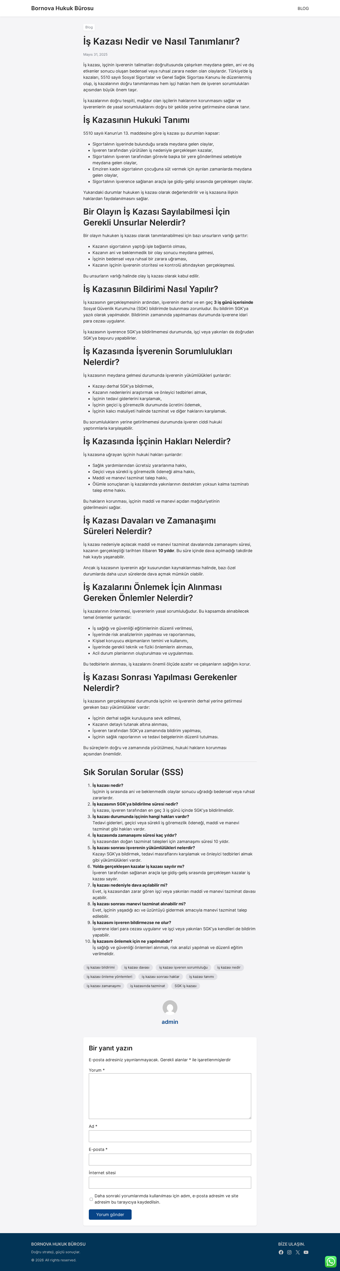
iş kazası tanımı (201, 976)
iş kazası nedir (229, 967)
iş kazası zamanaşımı (104, 986)
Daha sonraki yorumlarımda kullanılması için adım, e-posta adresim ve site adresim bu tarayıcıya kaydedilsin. (166, 1198)
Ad (93, 1126)
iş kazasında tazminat (147, 986)
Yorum (97, 1070)
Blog (89, 27)
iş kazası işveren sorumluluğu (183, 967)
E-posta (98, 1149)
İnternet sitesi (102, 1172)
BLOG (303, 8)
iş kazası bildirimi (101, 967)
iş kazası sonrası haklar (160, 976)
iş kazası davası (136, 967)
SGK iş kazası (186, 986)
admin (170, 1022)
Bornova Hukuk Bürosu (62, 8)
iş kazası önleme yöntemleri (109, 976)
